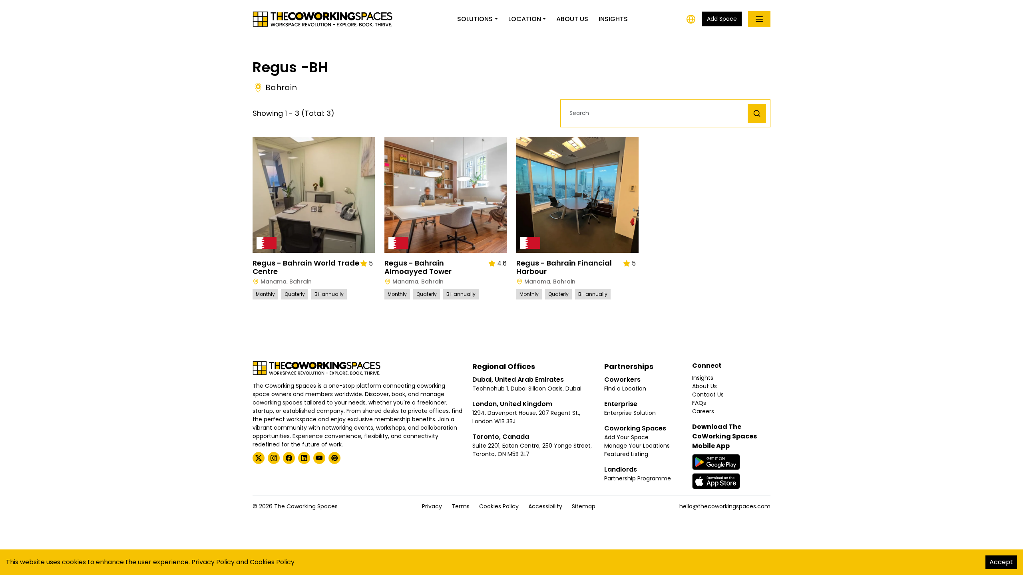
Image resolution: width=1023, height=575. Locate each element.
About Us (572, 19)
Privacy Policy (213, 562)
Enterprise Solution (630, 413)
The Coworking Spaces (306, 506)
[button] (656, 113)
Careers (703, 411)
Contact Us (708, 395)
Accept (1001, 562)
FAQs (699, 403)
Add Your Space (626, 437)
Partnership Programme (637, 478)
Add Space (722, 19)
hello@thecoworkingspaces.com (724, 506)
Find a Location (625, 389)
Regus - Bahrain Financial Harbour (564, 267)
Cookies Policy (499, 506)
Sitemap (583, 506)
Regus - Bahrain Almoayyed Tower (418, 267)
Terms (461, 506)
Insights (613, 19)
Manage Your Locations (637, 446)
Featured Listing (626, 454)
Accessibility (545, 506)
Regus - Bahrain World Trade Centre (306, 267)
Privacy (432, 506)
